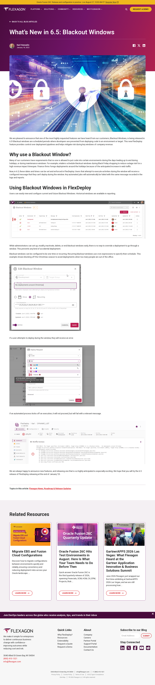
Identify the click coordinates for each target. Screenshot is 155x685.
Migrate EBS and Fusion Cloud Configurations (29, 553)
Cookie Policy (67, 674)
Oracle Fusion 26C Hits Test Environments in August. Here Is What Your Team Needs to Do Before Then (76, 559)
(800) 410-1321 (10, 658)
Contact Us (89, 650)
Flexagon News (36, 488)
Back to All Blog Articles (24, 22)
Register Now (110, 2)
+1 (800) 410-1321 (98, 672)
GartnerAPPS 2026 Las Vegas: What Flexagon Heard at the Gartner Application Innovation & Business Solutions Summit (122, 561)
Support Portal (90, 644)
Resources (62, 637)
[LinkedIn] (144, 45)
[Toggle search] (126, 9)
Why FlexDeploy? (65, 635)
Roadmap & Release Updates (57, 488)
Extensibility (63, 641)
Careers (87, 637)
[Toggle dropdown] (41, 9)
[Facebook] (134, 45)
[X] (139, 45)
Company (88, 635)
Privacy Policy (55, 674)
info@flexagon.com (12, 661)
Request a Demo (65, 647)
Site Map (62, 677)
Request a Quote (65, 644)
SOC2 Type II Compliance (95, 674)
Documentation (90, 647)
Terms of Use (79, 674)
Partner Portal (90, 641)
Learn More (20, 593)
